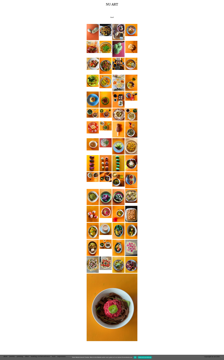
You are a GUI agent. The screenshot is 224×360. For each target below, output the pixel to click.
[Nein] (222, 357)
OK (135, 357)
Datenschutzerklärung (145, 357)
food (112, 17)
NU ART (112, 4)
